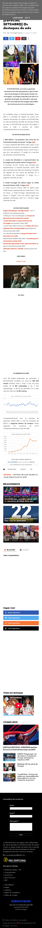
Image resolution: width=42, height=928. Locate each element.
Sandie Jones (21, 261)
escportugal (12, 469)
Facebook (14, 462)
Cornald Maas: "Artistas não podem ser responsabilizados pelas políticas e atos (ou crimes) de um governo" (28, 777)
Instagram (26, 462)
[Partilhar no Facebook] (5, 38)
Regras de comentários (12, 892)
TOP (31, 469)
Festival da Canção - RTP (13, 870)
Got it (27, 18)
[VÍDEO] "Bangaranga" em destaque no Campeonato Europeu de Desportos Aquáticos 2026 (27, 757)
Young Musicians (10, 872)
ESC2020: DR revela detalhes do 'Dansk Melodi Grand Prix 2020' (20, 476)
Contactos (8, 890)
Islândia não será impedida (13, 228)
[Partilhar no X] (11, 38)
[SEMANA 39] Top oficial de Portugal (27, 765)
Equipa (7, 887)
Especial (23, 469)
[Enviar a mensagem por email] (24, 38)
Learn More (18, 18)
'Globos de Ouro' (32, 226)
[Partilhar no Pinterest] (17, 38)
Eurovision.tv (9, 875)
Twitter (20, 462)
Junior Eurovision (10, 877)
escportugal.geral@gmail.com (15, 855)
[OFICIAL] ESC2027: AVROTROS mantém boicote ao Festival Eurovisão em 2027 (20, 748)
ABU (6, 880)
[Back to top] (37, 923)
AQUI (33, 142)
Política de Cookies (11, 895)
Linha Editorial (9, 885)
